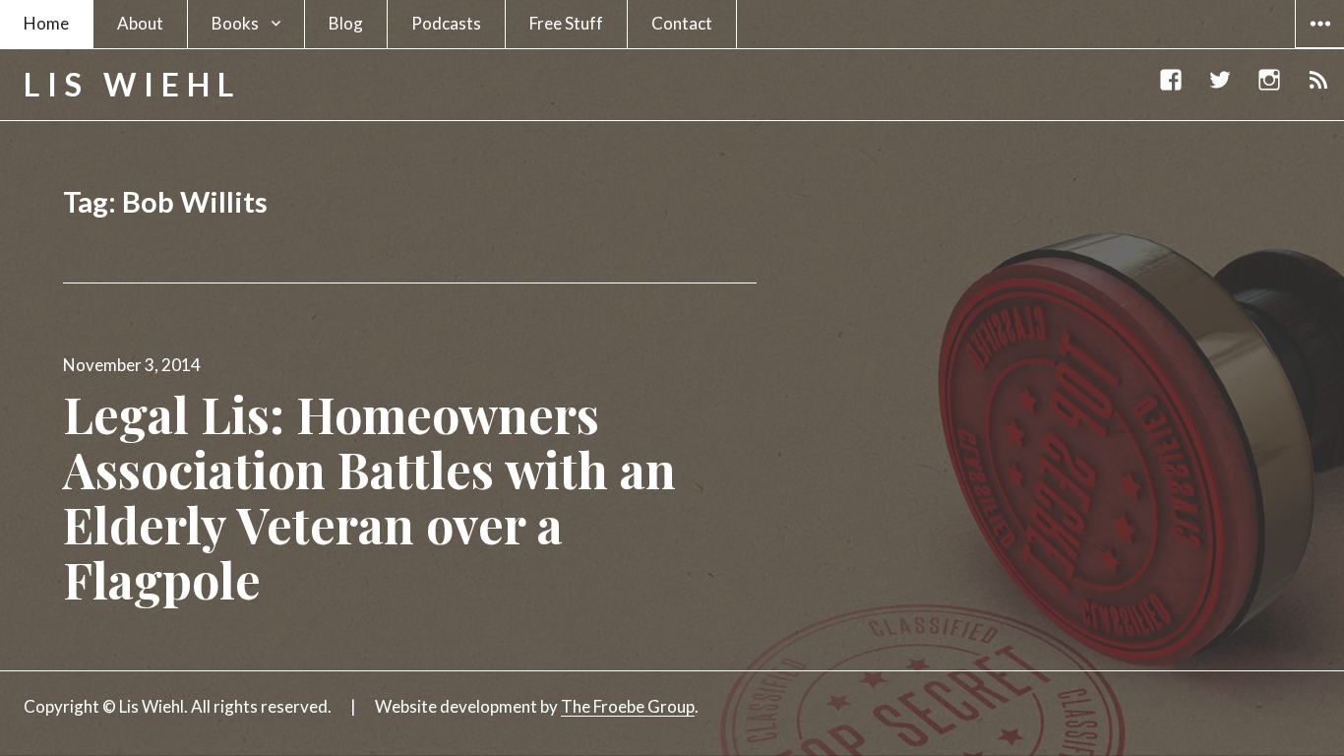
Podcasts (446, 23)
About (140, 23)
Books (235, 23)
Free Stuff (566, 23)
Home (46, 23)
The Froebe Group (628, 706)
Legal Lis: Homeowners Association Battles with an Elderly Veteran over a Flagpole (369, 496)
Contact (681, 23)
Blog (346, 23)
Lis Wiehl (132, 84)
